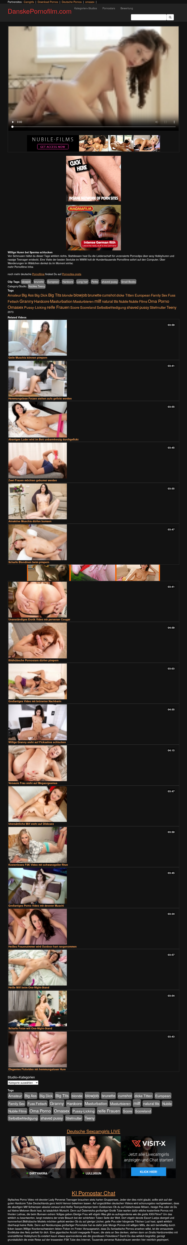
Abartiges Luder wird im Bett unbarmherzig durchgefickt (43, 439)
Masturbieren (83, 301)
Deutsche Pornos (72, 2)
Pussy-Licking (35, 307)
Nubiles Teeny (36, 286)
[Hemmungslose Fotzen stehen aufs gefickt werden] (93, 379)
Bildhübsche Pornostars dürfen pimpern (33, 660)
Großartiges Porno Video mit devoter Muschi (36, 905)
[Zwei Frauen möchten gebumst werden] (93, 460)
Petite (94, 281)
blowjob (26, 281)
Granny (26, 301)
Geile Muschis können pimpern (27, 357)
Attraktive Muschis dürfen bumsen (29, 521)
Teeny (171, 307)
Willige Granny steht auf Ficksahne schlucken (37, 742)
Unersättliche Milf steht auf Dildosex (31, 824)
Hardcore (67, 281)
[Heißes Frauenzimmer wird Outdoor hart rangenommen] (93, 927)
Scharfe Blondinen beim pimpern (28, 562)
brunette (39, 281)
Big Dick (41, 295)
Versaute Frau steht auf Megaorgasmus (32, 783)
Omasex (15, 307)
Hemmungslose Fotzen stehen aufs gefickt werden (40, 398)
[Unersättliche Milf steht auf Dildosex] (93, 804)
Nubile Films (138, 301)
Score (74, 307)
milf (97, 301)
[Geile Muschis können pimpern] (93, 338)
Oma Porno (158, 301)
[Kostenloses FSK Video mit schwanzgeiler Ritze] (93, 845)
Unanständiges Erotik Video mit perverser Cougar (39, 619)
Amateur (14, 295)
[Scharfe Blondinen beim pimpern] (93, 542)
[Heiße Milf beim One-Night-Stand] (93, 968)
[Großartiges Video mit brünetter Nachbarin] (93, 681)
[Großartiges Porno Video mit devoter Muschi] (93, 886)
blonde (67, 295)
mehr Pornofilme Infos (20, 267)
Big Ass (28, 295)
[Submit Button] (170, 17)
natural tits (110, 301)
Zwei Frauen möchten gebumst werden (32, 480)
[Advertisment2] (93, 227)
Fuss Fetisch (37, 1103)
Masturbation (61, 301)
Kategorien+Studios (85, 8)
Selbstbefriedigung (111, 307)
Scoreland (88, 307)
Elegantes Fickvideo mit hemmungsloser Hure (37, 1069)
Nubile (123, 301)
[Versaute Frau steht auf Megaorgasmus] (93, 763)
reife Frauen (58, 307)
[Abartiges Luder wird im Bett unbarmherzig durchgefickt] (93, 419)
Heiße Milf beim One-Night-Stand (28, 987)
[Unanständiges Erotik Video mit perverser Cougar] (93, 599)
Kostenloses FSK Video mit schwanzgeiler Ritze (38, 864)
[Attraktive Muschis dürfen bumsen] (93, 501)
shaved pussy (110, 281)
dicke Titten (125, 295)
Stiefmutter (158, 307)
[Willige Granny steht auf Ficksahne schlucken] (93, 722)
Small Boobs (128, 281)
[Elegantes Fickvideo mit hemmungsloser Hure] (93, 1049)
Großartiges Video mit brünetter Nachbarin (34, 701)
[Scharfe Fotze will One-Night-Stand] (93, 1008)
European (53, 281)
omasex (89, 2)
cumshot (109, 295)
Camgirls (29, 2)
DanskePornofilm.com (40, 10)
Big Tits (54, 295)
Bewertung (127, 8)
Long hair (82, 281)
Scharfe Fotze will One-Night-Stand (30, 1028)
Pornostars (108, 8)
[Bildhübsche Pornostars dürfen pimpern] (93, 640)
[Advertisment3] (93, 573)
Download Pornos (48, 2)
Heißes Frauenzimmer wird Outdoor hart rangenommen (42, 946)
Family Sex (159, 295)
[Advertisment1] (93, 178)
